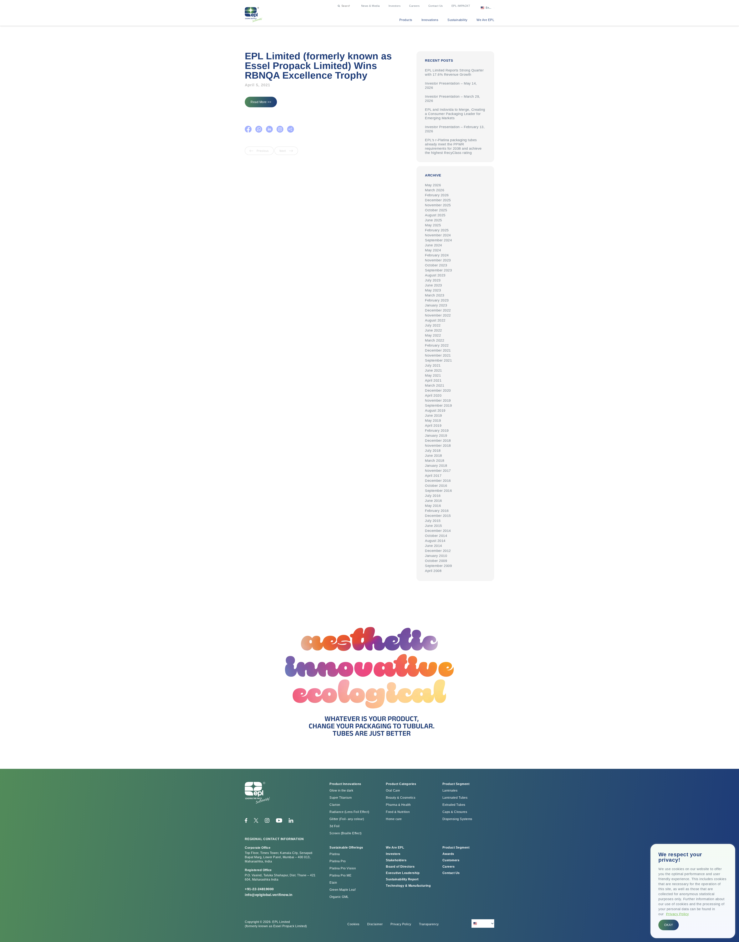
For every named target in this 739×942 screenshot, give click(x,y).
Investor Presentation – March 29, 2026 (452, 99)
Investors (395, 5)
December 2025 (438, 200)
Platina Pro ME (340, 875)
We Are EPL (485, 20)
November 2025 (438, 205)
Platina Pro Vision (342, 868)
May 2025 (433, 225)
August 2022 (435, 320)
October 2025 (436, 210)
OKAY (668, 925)
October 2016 (436, 486)
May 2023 (433, 290)
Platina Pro (337, 861)
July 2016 (433, 496)
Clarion (334, 804)
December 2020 (438, 390)
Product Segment (456, 847)
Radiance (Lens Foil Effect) (349, 812)
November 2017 (438, 471)
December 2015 (438, 516)
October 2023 (436, 265)
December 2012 (438, 551)
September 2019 (438, 405)
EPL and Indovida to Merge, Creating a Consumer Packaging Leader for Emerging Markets (455, 114)
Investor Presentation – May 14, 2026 (451, 85)
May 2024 (433, 250)
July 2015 (433, 521)
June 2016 (433, 501)
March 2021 (434, 385)
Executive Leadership (403, 873)
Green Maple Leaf (342, 889)
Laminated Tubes (455, 797)
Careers (414, 5)
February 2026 (437, 195)
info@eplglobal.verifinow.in (269, 895)
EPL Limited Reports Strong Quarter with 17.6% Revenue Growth (454, 72)
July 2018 (433, 451)
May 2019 (433, 420)
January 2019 (436, 435)
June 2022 (433, 330)
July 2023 (433, 280)
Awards (448, 854)
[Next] (286, 153)
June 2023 (433, 285)
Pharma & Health (398, 804)
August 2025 (435, 215)
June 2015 (433, 526)
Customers (451, 860)
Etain (333, 882)
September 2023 (438, 270)
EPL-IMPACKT (460, 5)
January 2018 (436, 466)
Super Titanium (340, 797)
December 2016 (438, 481)
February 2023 (437, 300)
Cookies (353, 924)
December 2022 (438, 310)
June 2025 (433, 220)
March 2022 (434, 340)
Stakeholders (396, 860)
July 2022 (433, 325)
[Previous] (259, 153)
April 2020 (433, 395)
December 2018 (438, 440)
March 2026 (434, 190)
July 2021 (433, 365)
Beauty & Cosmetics (400, 797)
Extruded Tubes (453, 804)
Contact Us (435, 5)
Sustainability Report (402, 879)
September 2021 (438, 360)
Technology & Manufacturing (408, 885)
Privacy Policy (677, 914)
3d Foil (334, 826)
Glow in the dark (341, 790)
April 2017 (433, 476)
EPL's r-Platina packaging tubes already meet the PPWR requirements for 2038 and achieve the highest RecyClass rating (453, 146)
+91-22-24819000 (259, 889)
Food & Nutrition (398, 812)
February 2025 (437, 230)
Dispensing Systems (457, 819)
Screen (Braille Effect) (345, 833)
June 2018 (433, 456)
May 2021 (433, 375)
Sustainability (457, 20)
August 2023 (435, 275)
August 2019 (435, 410)
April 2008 (433, 571)
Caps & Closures (454, 812)
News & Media (370, 5)
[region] (692, 891)
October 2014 (436, 536)
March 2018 (434, 461)
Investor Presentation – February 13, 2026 (455, 129)
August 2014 (435, 541)
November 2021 (438, 355)
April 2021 (433, 380)
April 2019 (433, 425)
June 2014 (433, 546)
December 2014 (438, 531)
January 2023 (436, 305)
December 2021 (438, 350)
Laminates (450, 790)
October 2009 (436, 561)
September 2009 (438, 566)
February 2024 (437, 255)
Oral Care (393, 790)
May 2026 (433, 185)
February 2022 (437, 345)
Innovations (429, 20)
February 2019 (437, 430)
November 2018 (438, 445)
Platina (334, 854)
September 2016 (438, 491)
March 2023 (434, 295)
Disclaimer (375, 924)
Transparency (429, 924)
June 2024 (433, 245)
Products (405, 20)
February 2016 (437, 511)
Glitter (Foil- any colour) (346, 819)
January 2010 (436, 556)
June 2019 (433, 415)
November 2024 (438, 235)
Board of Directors (400, 866)
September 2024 (438, 240)
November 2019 (438, 400)
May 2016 (433, 506)
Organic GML (339, 896)
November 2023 (438, 260)
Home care (394, 819)
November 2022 (438, 315)
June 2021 (433, 370)
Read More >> (261, 102)
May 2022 (433, 335)
